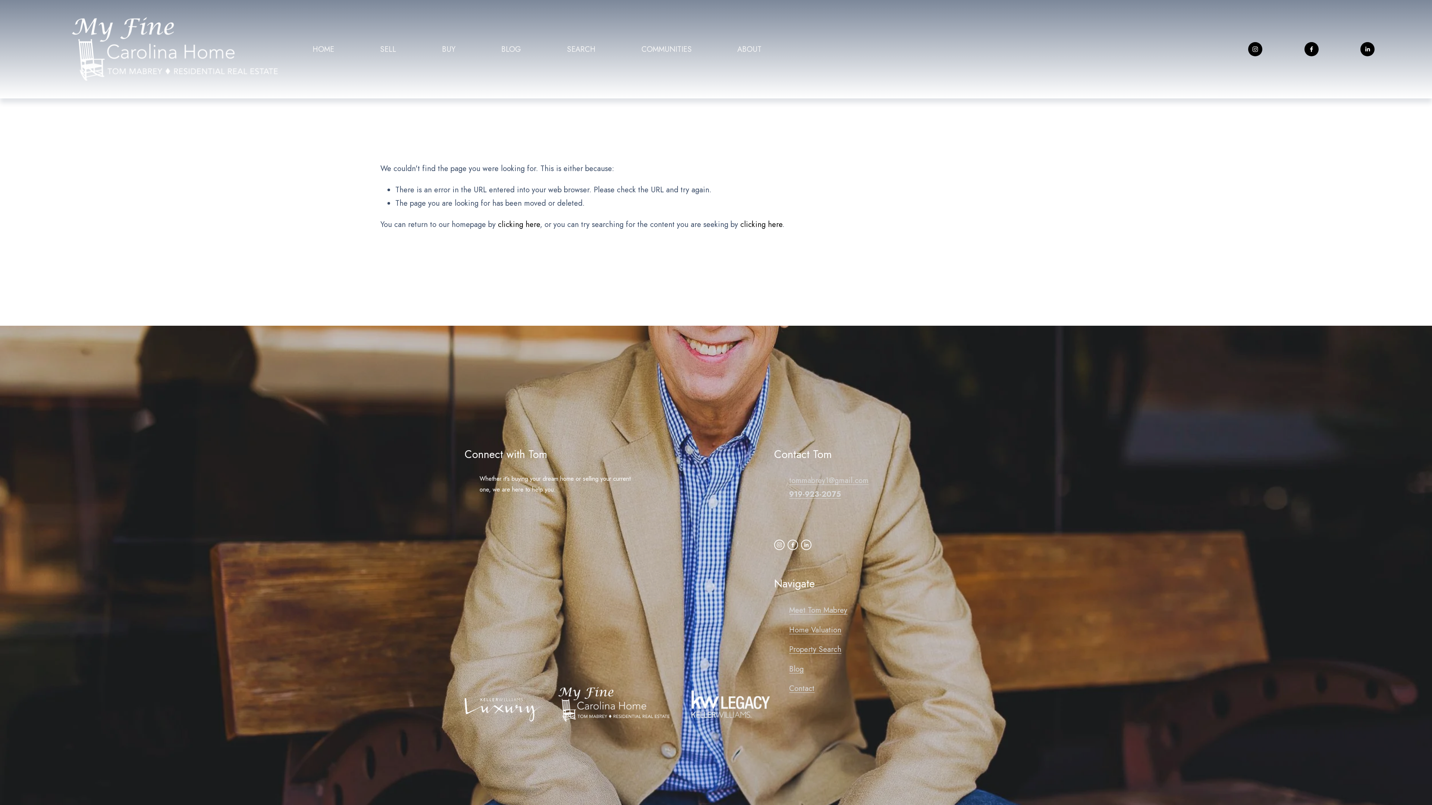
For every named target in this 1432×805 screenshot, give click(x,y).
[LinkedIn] (1367, 49)
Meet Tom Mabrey (818, 610)
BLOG (511, 49)
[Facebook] (1311, 49)
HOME (323, 49)
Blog (796, 669)
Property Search (815, 649)
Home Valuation (815, 629)
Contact (801, 688)
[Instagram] (1255, 49)
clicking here (519, 224)
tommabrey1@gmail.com (829, 480)
